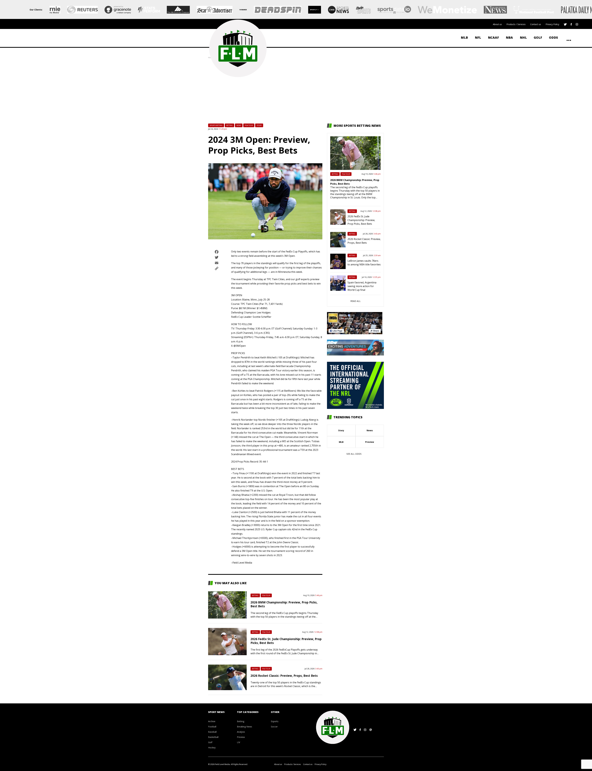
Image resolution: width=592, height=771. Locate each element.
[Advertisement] (296, 91)
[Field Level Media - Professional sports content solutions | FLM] (237, 48)
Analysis (241, 731)
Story (259, 125)
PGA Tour (249, 125)
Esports (274, 721)
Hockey (212, 747)
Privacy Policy (552, 24)
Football (212, 726)
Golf (538, 37)
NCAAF (493, 37)
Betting (229, 125)
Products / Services (516, 24)
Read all (355, 301)
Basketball (213, 737)
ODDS (553, 37)
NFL (478, 37)
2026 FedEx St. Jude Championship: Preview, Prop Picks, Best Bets (361, 220)
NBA (509, 37)
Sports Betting (216, 125)
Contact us (535, 24)
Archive (211, 721)
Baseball (212, 731)
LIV (238, 742)
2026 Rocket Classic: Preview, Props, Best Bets (284, 676)
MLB (464, 37)
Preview (369, 441)
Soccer (274, 726)
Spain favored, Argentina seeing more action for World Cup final (361, 286)
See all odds (354, 453)
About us (497, 24)
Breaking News (244, 726)
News (238, 125)
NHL (523, 37)
